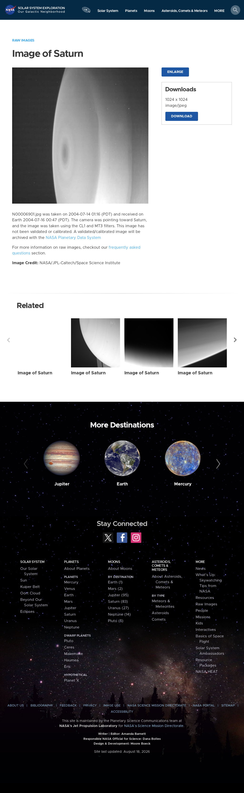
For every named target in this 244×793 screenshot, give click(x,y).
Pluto (68, 641)
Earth (122, 484)
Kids (199, 623)
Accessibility (122, 711)
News (201, 569)
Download (181, 116)
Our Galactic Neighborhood (41, 13)
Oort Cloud (30, 593)
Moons (114, 562)
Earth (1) (115, 582)
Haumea (71, 660)
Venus (69, 589)
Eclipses (27, 611)
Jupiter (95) (118, 595)
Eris (67, 667)
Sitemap (228, 705)
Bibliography (41, 705)
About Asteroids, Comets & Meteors (167, 582)
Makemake (73, 654)
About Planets (77, 569)
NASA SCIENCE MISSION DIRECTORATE (156, 705)
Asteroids (160, 613)
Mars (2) (115, 589)
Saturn (70, 614)
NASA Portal (204, 705)
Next (235, 340)
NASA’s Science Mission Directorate (153, 726)
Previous (8, 340)
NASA (11, 9)
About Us (15, 705)
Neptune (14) (119, 614)
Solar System (32, 562)
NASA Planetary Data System (73, 238)
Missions (203, 617)
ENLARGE (175, 72)
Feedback (68, 705)
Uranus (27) (118, 608)
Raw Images (23, 40)
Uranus (70, 621)
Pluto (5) (115, 621)
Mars (68, 601)
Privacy (90, 705)
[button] (219, 11)
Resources (205, 598)
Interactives (206, 630)
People (202, 611)
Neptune (71, 627)
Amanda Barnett (133, 734)
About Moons (120, 569)
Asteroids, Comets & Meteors (161, 566)
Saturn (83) (118, 601)
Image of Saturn (35, 373)
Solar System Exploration (41, 6)
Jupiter (61, 484)
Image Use (112, 705)
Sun (23, 580)
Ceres (69, 647)
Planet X (71, 680)
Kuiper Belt (30, 587)
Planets (71, 562)
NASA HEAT (207, 672)
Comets (159, 619)
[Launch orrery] (86, 11)
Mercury (183, 484)
